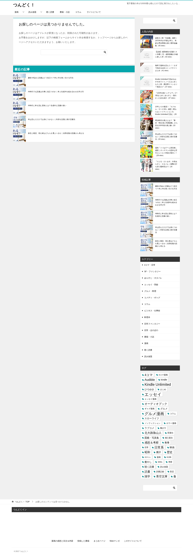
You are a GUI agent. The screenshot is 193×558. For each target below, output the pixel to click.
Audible (150, 379)
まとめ (163, 389)
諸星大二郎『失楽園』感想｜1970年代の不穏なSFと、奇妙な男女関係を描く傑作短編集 (166, 42)
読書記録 (160, 471)
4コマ (149, 375)
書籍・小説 (65, 12)
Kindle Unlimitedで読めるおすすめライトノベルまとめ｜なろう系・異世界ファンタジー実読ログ (166, 83)
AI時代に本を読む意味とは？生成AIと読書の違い (47, 106)
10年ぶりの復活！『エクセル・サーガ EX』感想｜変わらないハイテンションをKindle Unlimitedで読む (166, 110)
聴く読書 (50, 12)
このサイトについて (133, 541)
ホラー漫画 (171, 423)
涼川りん (148, 457)
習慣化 (160, 462)
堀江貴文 (169, 438)
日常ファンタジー (152, 324)
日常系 (159, 447)
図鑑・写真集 (152, 437)
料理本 (147, 317)
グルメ (164, 408)
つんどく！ (24, 5)
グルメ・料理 (150, 291)
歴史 (170, 452)
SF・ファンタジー (152, 271)
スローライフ (152, 418)
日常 (146, 447)
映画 (172, 447)
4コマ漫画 (163, 375)
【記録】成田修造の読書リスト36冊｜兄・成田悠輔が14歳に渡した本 (166, 54)
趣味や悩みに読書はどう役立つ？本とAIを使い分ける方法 (50, 78)
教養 (167, 442)
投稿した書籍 (83, 541)
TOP (22, 502)
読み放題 (32, 12)
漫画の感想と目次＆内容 (62, 541)
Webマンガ (115, 541)
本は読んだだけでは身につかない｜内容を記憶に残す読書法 (51, 119)
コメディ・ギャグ (152, 297)
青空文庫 (161, 476)
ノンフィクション (152, 423)
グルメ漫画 (154, 414)
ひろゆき (149, 389)
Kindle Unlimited (158, 384)
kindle (164, 379)
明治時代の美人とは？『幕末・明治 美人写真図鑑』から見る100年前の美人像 (166, 124)
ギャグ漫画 (149, 409)
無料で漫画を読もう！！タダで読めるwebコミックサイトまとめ (166, 68)
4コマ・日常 (149, 265)
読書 (147, 471)
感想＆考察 (152, 442)
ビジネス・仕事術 (152, 310)
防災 (172, 471)
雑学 (147, 476)
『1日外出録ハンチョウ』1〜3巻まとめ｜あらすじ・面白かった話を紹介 (166, 95)
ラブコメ (149, 428)
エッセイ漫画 (150, 399)
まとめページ (99, 541)
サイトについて (94, 12)
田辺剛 (169, 457)
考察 (170, 462)
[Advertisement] (96, 523)
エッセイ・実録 (151, 284)
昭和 (147, 452)
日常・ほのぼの (151, 330)
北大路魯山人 (153, 432)
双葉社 (170, 433)
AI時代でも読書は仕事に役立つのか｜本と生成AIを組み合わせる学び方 (56, 92)
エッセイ (153, 394)
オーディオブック (156, 403)
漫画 (17, 12)
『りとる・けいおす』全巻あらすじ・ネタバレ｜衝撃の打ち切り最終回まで (166, 165)
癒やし (148, 462)
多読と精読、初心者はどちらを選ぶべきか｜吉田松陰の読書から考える (56, 133)
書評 (158, 452)
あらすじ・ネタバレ (153, 278)
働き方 (163, 428)
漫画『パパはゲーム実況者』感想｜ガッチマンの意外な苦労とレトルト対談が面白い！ (166, 151)
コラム (78, 12)
